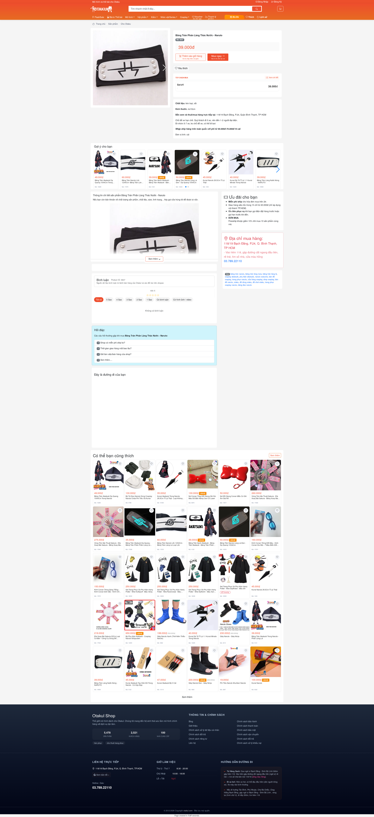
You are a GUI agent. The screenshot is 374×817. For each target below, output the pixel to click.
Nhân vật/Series (168, 17)
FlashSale (99, 17)
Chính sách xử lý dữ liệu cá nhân (204, 729)
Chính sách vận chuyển (248, 734)
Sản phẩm (113, 23)
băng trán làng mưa (253, 274)
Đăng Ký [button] (277, 1)
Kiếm (153, 17)
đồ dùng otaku (246, 282)
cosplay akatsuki (231, 276)
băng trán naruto (237, 274)
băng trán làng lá (270, 274)
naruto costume (261, 276)
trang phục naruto (239, 279)
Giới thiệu (193, 725)
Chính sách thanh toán (247, 725)
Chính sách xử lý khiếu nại (249, 742)
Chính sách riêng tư (198, 738)
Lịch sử (263, 16)
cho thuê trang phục (115, 743)
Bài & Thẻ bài (115, 17)
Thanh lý (211, 17)
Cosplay (184, 17)
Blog (191, 721)
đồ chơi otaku (258, 282)
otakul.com (187, 810)
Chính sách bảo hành (247, 721)
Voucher (197, 17)
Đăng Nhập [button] (263, 1)
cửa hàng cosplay (255, 279)
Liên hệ (192, 742)
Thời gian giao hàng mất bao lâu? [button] (114, 348)
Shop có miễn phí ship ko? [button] (111, 342)
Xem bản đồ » (102, 774)
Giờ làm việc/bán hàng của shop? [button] (114, 354)
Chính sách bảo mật (246, 729)
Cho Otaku (126, 23)
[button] (130, 67)
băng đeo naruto (245, 285)
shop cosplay (268, 279)
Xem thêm (275, 455)
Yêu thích (182, 68)
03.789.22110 (233, 261)
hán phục (98, 743)
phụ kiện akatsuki (247, 276)
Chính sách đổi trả (197, 734)
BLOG (235, 16)
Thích (251, 16)
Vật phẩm (142, 17)
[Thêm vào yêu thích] (114, 154)
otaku (236, 282)
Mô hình (129, 17)
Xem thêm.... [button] (105, 359)
